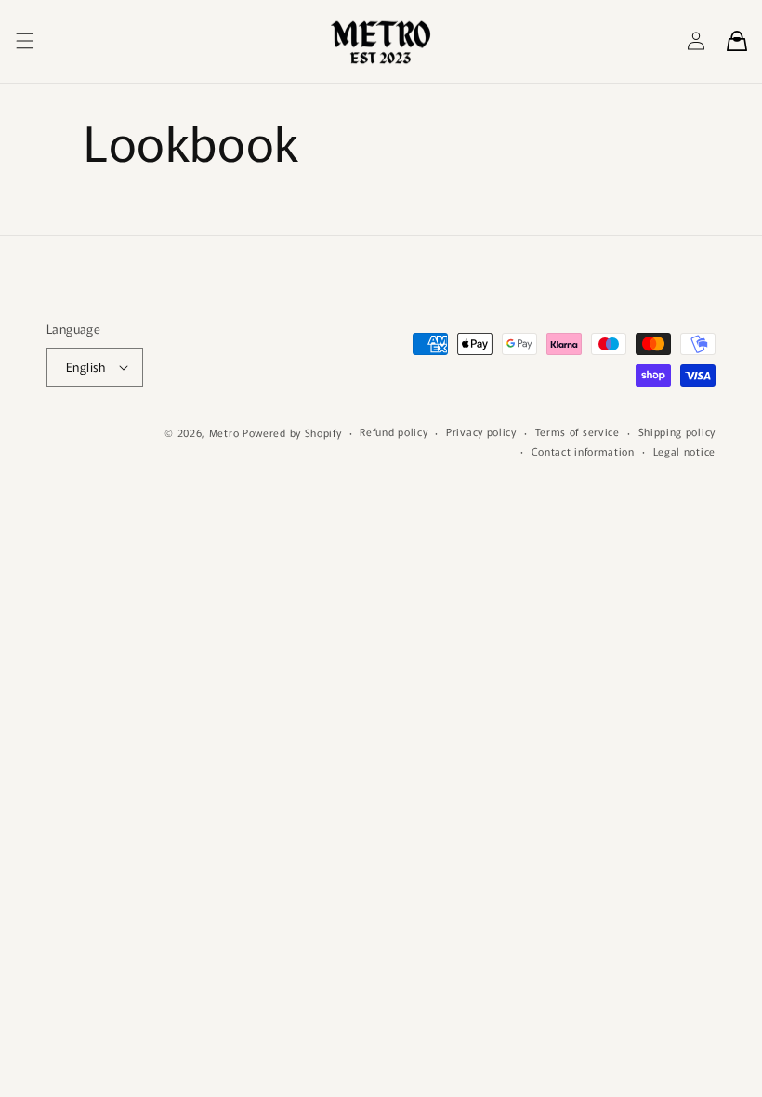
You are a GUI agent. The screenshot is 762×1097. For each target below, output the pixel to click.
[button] (25, 40)
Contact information (583, 450)
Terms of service (577, 431)
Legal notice (684, 450)
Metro (224, 432)
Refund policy (393, 431)
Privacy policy (481, 431)
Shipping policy (677, 431)
